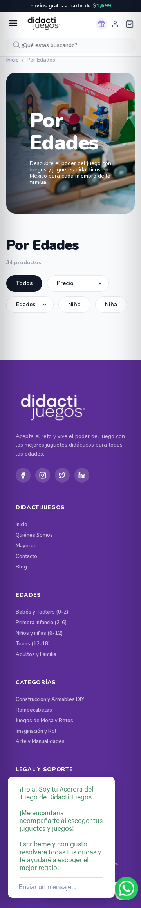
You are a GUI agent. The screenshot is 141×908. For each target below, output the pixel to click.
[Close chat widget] (108, 767)
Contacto (26, 556)
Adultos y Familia (36, 654)
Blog (21, 567)
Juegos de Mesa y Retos (44, 721)
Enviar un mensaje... (47, 887)
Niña (111, 304)
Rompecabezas (34, 710)
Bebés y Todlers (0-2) (42, 612)
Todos (24, 283)
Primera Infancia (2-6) (41, 623)
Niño (74, 304)
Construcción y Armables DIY (50, 700)
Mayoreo (26, 546)
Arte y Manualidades (40, 742)
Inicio (12, 60)
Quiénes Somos (34, 535)
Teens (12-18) (33, 644)
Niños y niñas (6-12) (39, 633)
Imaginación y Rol (36, 731)
